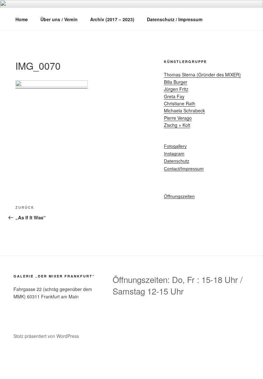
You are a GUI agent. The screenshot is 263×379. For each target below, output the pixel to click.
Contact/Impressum (184, 168)
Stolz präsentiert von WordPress (46, 336)
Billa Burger (175, 82)
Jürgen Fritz (176, 89)
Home (21, 19)
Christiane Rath (179, 103)
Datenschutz (176, 160)
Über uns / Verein (59, 19)
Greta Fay (174, 96)
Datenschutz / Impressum (174, 19)
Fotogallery (175, 146)
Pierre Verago (178, 118)
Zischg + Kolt (177, 125)
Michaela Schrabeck (184, 110)
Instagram (174, 153)
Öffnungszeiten (179, 196)
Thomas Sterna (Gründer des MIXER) (202, 74)
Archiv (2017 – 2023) (112, 19)
